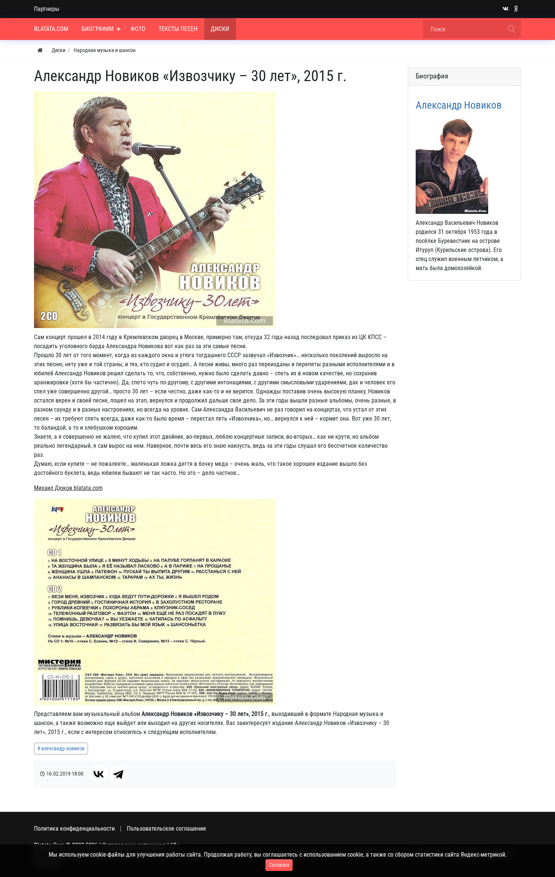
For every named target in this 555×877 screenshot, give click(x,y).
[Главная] (40, 50)
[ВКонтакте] (98, 774)
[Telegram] (118, 774)
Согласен (279, 865)
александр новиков (63, 748)
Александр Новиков (459, 105)
